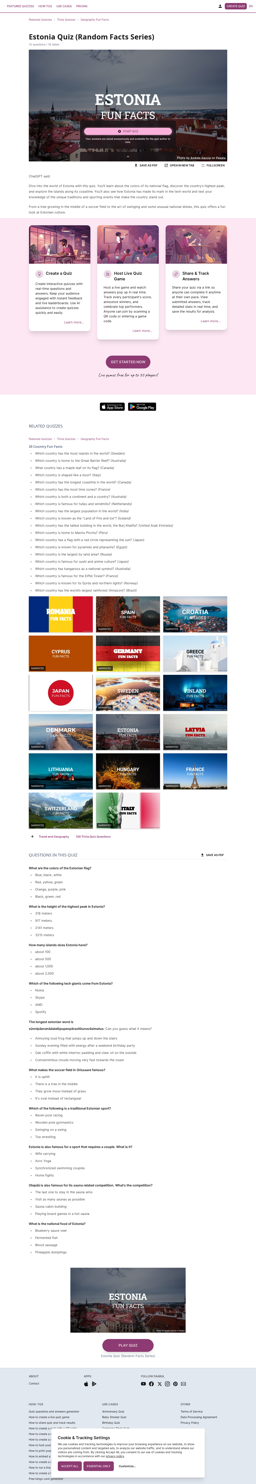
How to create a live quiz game (49, 1417)
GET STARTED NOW (128, 362)
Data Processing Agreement (199, 1417)
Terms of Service (192, 1411)
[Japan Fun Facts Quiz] (61, 693)
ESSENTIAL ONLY (98, 1466)
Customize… (127, 1466)
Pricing (81, 6)
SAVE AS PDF (148, 165)
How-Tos (45, 6)
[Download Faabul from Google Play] (94, 1383)
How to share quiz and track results (52, 1422)
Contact (34, 1383)
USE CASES (110, 1404)
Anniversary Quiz (113, 1411)
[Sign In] (220, 6)
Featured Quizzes (20, 6)
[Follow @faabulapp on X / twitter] (159, 1383)
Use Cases (64, 6)
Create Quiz (236, 6)
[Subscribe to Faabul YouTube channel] (143, 1383)
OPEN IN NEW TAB (182, 165)
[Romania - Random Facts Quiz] (61, 614)
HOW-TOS (36, 1404)
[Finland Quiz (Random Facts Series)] (195, 693)
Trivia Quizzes (66, 19)
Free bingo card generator (46, 1478)
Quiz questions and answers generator (54, 1411)
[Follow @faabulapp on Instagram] (167, 1383)
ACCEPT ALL (69, 1466)
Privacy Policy (190, 1422)
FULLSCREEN (216, 165)
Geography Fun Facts (95, 19)
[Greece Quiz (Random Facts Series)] (195, 654)
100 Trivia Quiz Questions (93, 836)
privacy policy (115, 1456)
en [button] (251, 6)
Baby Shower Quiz (114, 1417)
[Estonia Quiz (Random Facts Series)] (128, 732)
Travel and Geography (54, 836)
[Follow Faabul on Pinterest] (175, 1383)
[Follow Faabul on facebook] (151, 1383)
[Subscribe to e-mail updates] (183, 1383)
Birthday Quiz (111, 1422)
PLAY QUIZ (128, 1345)
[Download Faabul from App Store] (86, 1383)
